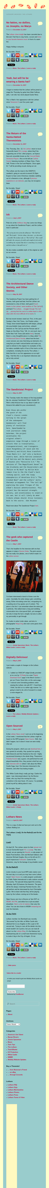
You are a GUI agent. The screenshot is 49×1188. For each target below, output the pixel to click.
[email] (18, 55)
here (31, 334)
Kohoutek (22, 860)
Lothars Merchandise (15, 1090)
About (10, 1014)
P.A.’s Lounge (28, 850)
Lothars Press (13, 1095)
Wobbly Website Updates (30, 714)
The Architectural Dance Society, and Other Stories (20, 287)
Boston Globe (24, 551)
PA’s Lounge (22, 151)
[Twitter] (8, 55)
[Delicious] (31, 55)
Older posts (11, 965)
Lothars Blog (21, 931)
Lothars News (14, 816)
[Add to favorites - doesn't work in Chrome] (22, 55)
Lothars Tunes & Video (16, 1097)
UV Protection (13, 1052)
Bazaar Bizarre (13, 1037)
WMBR (10, 1057)
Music (15, 68)
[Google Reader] (36, 55)
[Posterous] (8, 60)
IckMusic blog (22, 223)
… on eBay (12, 1072)
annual (36, 847)
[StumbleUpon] (27, 55)
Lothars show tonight (16, 34)
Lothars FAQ (12, 1085)
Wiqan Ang (19, 624)
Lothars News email (17, 734)
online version (13, 556)
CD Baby (23, 675)
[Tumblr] (18, 60)
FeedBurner (20, 994)
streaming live (36, 906)
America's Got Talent (15, 1034)
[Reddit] (13, 60)
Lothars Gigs (12, 1087)
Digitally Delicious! (17, 657)
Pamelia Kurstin (11, 759)
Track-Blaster (12, 1049)
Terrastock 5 (14, 102)
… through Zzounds (15, 1075)
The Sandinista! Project (19, 389)
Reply (18, 807)
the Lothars (27, 149)
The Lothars (21, 68)
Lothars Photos (13, 1092)
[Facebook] (13, 55)
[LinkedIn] (40, 55)
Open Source (29, 739)
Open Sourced (14, 725)
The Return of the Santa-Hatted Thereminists (16, 137)
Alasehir (27, 852)
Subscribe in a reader (14, 973)
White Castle (10, 647)
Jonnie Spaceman (19, 645)
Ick (8, 214)
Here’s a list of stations (22, 904)
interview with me (16, 764)
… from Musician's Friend (17, 1070)
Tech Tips (11, 1044)
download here (36, 749)
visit (40, 847)
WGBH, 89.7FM (11, 902)
